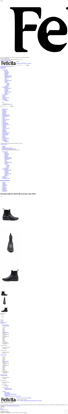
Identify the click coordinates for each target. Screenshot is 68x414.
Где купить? (7, 395)
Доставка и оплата (6, 97)
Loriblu (4, 186)
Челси (8, 85)
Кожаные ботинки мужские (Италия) (9, 148)
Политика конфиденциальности (10, 394)
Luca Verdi (4, 187)
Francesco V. (5, 184)
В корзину (2, 323)
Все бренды (5, 191)
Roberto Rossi (5, 190)
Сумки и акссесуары (6, 132)
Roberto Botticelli (5, 332)
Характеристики (6, 324)
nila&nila (4, 189)
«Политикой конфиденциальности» (13, 405)
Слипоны (6, 90)
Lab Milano (4, 185)
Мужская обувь (5, 87)
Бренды (4, 96)
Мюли (8, 84)
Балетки (6, 70)
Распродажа (5, 94)
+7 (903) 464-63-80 (3, 66)
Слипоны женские (8, 80)
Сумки (4, 95)
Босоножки (7, 71)
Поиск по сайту (7, 393)
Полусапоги (7, 77)
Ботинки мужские (8, 88)
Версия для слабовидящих (5, 60)
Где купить (5, 98)
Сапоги (6, 79)
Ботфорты (6, 74)
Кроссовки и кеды (8, 75)
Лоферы (8, 83)
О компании (5, 99)
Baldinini (4, 182)
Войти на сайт (3, 67)
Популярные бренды (5, 180)
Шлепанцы (7, 86)
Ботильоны (7, 72)
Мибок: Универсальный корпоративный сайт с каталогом (31, 400)
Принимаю (2, 406)
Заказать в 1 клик (3, 322)
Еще (3, 102)
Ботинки (6, 73)
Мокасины (4, 125)
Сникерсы (6, 81)
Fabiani (4, 183)
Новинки (4, 176)
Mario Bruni (5, 188)
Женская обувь (5, 69)
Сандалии (4, 126)
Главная (4, 146)
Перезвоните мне (10, 66)
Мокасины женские (8, 76)
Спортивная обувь (8, 91)
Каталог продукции (8, 388)
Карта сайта (7, 104)
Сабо (5, 78)
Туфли (6, 82)
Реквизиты (7, 100)
